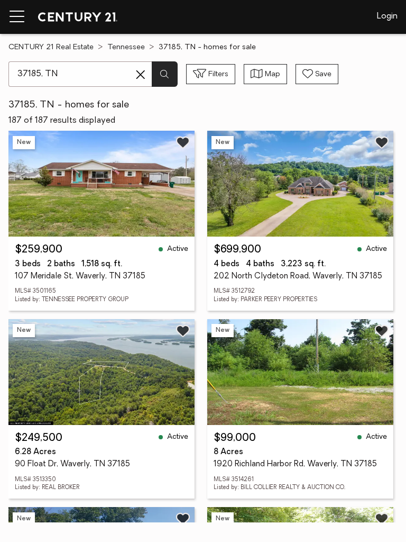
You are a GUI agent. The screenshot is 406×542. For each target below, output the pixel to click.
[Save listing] (183, 142)
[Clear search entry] (140, 75)
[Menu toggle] (16, 16)
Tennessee (126, 47)
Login (387, 16)
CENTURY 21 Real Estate (51, 47)
